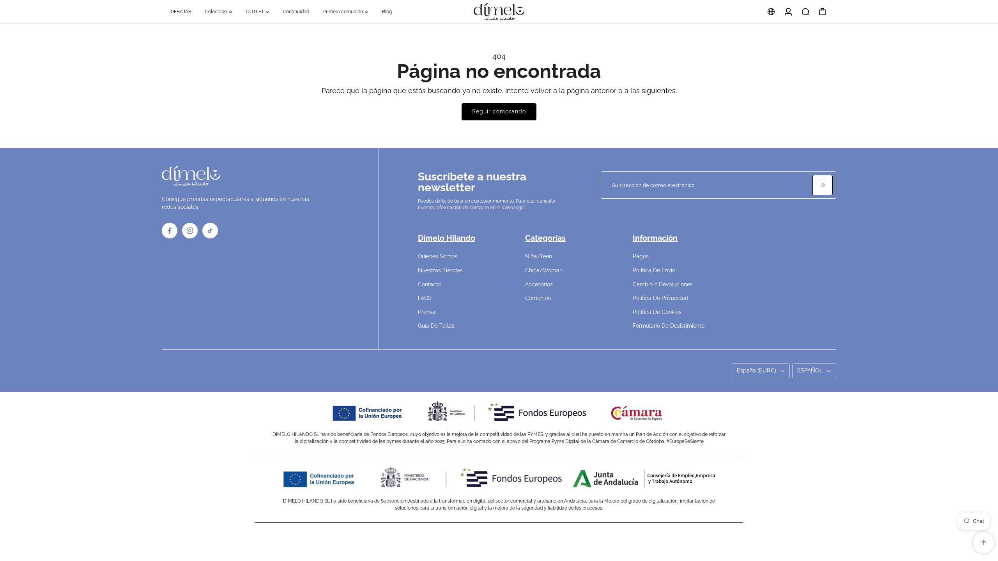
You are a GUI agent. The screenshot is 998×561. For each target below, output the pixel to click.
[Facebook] (169, 230)
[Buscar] (805, 11)
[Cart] (822, 11)
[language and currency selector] (771, 11)
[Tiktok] (210, 230)
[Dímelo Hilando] (499, 11)
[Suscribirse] (822, 185)
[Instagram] (190, 230)
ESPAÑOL (810, 370)
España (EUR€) (756, 370)
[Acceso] (788, 11)
